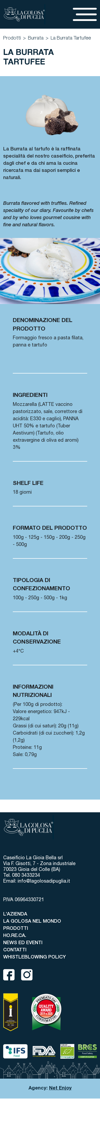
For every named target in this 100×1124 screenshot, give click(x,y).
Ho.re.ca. (14, 936)
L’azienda (15, 914)
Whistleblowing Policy (34, 957)
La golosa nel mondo (32, 921)
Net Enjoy (60, 1088)
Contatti (14, 950)
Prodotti (12, 38)
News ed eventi (22, 943)
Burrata (35, 38)
